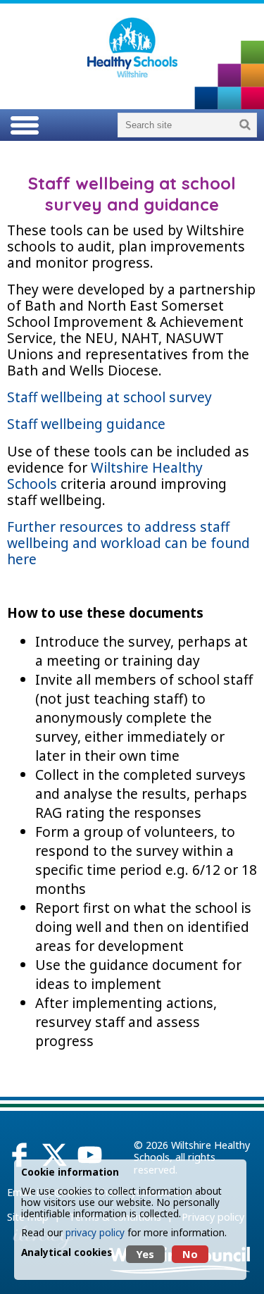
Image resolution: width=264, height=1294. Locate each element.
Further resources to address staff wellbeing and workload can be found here (128, 542)
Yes (145, 1254)
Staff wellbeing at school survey (111, 396)
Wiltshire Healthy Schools (105, 475)
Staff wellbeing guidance (88, 423)
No (190, 1254)
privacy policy (95, 1232)
